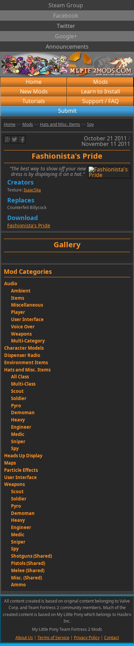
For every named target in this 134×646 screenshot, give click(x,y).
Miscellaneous (27, 305)
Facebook (65, 15)
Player (18, 312)
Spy (90, 124)
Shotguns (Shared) (31, 556)
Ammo (18, 585)
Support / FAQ (100, 101)
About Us (24, 637)
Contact (111, 637)
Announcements (67, 46)
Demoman (23, 412)
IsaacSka (32, 190)
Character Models (24, 348)
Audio (10, 283)
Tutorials (33, 101)
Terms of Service (53, 637)
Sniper (18, 441)
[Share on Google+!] (7, 139)
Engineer (21, 427)
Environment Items (26, 362)
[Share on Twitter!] (14, 139)
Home (34, 82)
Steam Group (65, 5)
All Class (20, 377)
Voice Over (23, 327)
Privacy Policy (87, 637)
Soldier (18, 398)
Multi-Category (28, 341)
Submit (67, 111)
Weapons (21, 334)
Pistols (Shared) (28, 563)
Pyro (16, 405)
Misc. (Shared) (26, 578)
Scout (17, 391)
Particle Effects (21, 470)
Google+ (66, 36)
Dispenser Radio (22, 355)
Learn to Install (100, 91)
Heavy (18, 420)
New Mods (34, 91)
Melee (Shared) (27, 570)
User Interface (27, 319)
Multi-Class (23, 384)
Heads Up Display (23, 456)
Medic (17, 434)
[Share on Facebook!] (21, 139)
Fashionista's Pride (28, 225)
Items (17, 298)
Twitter (66, 26)
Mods (100, 82)
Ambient (21, 291)
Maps (10, 463)
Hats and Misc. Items (60, 124)
